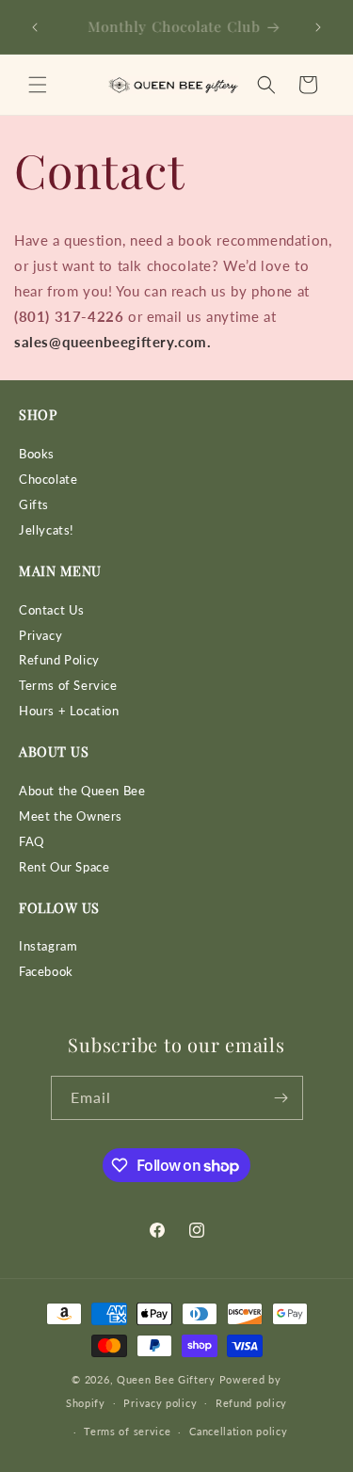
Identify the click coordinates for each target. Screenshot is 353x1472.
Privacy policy (160, 1403)
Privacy (40, 636)
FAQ (31, 842)
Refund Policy (59, 660)
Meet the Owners (70, 816)
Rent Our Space (64, 867)
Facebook (46, 972)
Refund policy (251, 1403)
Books (37, 454)
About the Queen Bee (82, 791)
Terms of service (127, 1431)
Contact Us (52, 610)
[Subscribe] (281, 1098)
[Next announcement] (318, 27)
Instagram (48, 946)
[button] (37, 84)
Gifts (34, 505)
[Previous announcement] (35, 27)
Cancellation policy (238, 1431)
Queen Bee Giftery (166, 1379)
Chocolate (48, 479)
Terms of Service (68, 686)
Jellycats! (46, 530)
